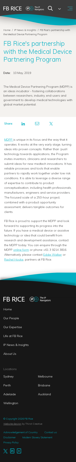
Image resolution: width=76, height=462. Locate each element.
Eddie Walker (52, 255)
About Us (9, 354)
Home (6, 30)
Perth (7, 385)
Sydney (8, 376)
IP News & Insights (25, 30)
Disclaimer (9, 437)
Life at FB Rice (13, 336)
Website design (12, 423)
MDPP (8, 140)
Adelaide (9, 394)
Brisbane (44, 385)
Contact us (50, 432)
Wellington (10, 403)
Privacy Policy (11, 442)
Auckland (44, 394)
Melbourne (45, 376)
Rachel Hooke (13, 259)
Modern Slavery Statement (37, 437)
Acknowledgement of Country (20, 432)
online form (21, 250)
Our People (11, 318)
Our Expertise (12, 327)
